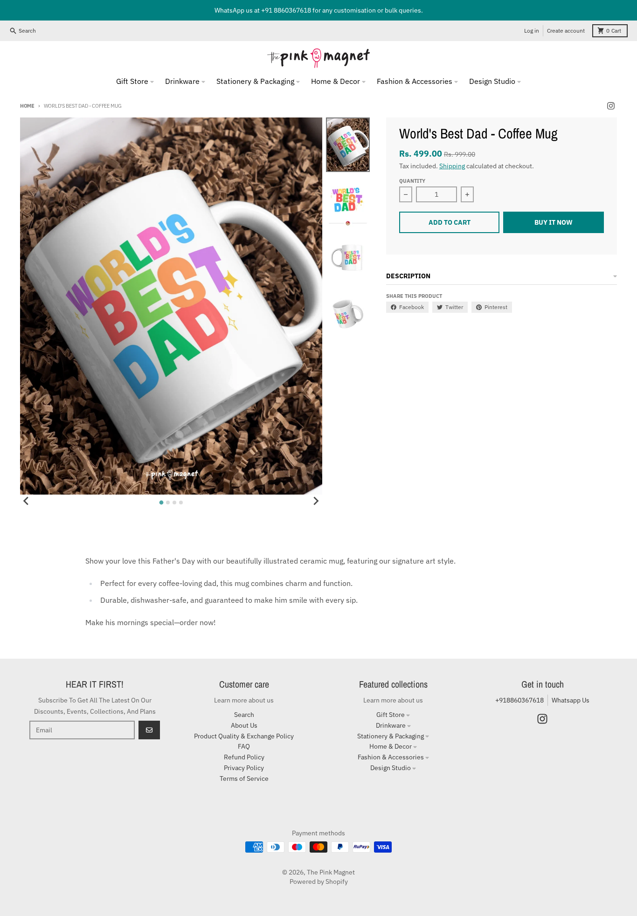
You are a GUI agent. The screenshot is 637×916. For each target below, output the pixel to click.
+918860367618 (519, 700)
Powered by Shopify (319, 881)
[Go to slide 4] (181, 502)
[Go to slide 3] (174, 502)
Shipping (452, 166)
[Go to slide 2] (168, 502)
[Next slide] (315, 501)
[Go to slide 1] (161, 503)
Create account (566, 30)
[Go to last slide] (26, 501)
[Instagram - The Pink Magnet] (611, 106)
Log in (531, 30)
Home (27, 106)
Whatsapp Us (570, 700)
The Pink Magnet (331, 872)
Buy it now (553, 222)
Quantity (412, 181)
